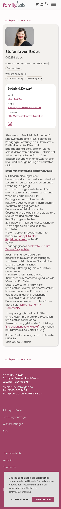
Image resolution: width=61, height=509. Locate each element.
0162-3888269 (15, 98)
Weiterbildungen (13, 424)
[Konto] (41, 4)
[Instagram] (11, 124)
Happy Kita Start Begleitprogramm (21, 237)
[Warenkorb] (37, 4)
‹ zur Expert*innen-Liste (17, 20)
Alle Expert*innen (13, 410)
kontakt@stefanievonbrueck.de (24, 107)
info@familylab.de (21, 387)
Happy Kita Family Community (23, 306)
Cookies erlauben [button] (43, 499)
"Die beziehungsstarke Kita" (22, 326)
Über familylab (12, 453)
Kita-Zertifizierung (15, 78)
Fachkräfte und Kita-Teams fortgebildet (28, 247)
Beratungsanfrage (14, 417)
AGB (5, 431)
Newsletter (9, 467)
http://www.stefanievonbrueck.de (25, 116)
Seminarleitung (14, 68)
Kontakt (7, 460)
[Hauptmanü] (53, 4)
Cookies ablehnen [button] (20, 499)
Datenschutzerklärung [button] (20, 492)
